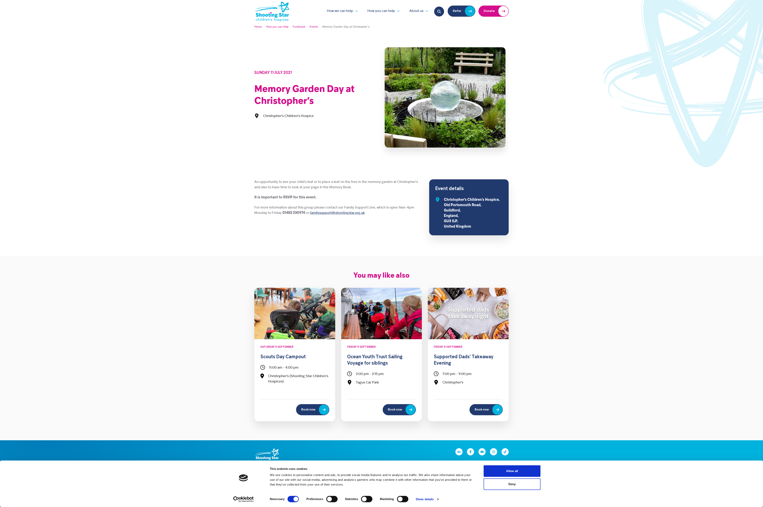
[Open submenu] (355, 11)
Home (258, 26)
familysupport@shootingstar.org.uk (337, 213)
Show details (425, 499)
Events (314, 26)
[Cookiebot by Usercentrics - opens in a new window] (243, 499)
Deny (512, 484)
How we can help (340, 11)
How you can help (381, 11)
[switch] (332, 499)
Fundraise (299, 26)
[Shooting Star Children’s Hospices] (271, 11)
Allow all (512, 471)
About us (416, 11)
